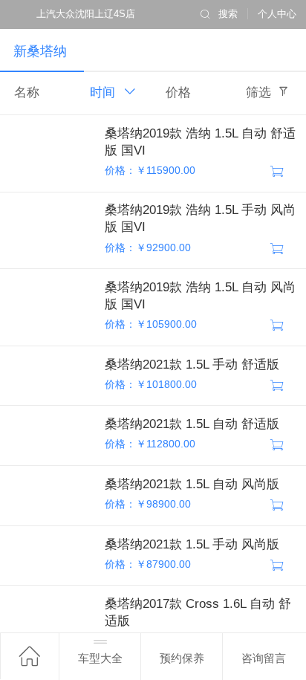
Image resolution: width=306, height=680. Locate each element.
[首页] (29, 655)
